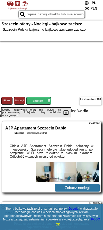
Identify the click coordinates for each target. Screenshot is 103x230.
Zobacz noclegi (77, 188)
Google (73, 208)
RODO (95, 219)
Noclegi (19, 100)
